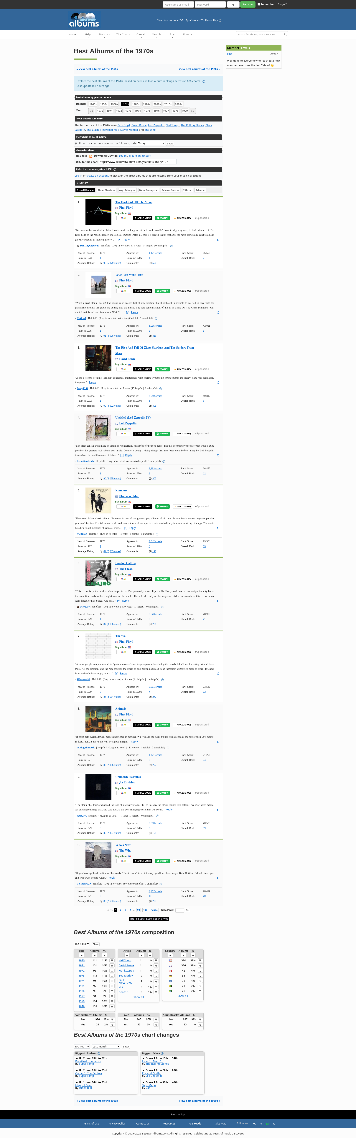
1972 (119, 111)
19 (204, 546)
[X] (272, 1123)
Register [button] (248, 4)
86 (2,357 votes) (112, 833)
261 (154, 624)
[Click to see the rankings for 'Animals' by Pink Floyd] (98, 718)
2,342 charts (155, 541)
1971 (110, 111)
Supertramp (86, 1063)
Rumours (121, 490)
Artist (199, 190)
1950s (103, 104)
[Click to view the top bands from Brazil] (170, 991)
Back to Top (178, 1114)
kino (229, 54)
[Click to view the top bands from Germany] (170, 975)
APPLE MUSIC (144, 218)
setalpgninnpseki (86, 747)
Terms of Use (91, 1123)
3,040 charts (155, 396)
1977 (166, 111)
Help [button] (88, 34)
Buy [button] (172, 34)
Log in (123, 155)
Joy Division (127, 782)
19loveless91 (83, 679)
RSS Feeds (195, 1123)
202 (154, 765)
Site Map (220, 1123)
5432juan (82, 534)
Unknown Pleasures (128, 776)
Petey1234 (82, 388)
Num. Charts (105, 190)
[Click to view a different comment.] (218, 239)
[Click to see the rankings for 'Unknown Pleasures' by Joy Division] (98, 786)
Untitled (81, 318)
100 (145, 910)
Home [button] (72, 34)
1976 (157, 111)
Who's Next (123, 844)
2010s (168, 104)
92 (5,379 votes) (112, 263)
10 (150, 896)
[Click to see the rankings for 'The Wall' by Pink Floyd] (98, 646)
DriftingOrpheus (89, 245)
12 (204, 473)
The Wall (121, 635)
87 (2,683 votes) (112, 551)
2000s (157, 104)
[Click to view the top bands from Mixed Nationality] (170, 980)
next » (154, 910)
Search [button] (156, 34)
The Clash (93, 129)
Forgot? (282, 4)
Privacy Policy (117, 1123)
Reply (126, 239)
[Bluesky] (253, 1123)
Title (186, 190)
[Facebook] (259, 1123)
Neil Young (172, 125)
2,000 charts (155, 823)
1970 (100, 111)
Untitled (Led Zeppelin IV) (133, 417)
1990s (146, 104)
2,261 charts (155, 686)
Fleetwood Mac (109, 129)
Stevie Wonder (129, 129)
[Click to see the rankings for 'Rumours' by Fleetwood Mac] (98, 500)
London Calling (125, 563)
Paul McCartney (125, 981)
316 (154, 335)
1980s (135, 104)
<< (91, 111)
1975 (147, 111)
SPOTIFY (164, 218)
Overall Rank (84, 190)
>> (192, 111)
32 (204, 691)
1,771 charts (155, 755)
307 (154, 478)
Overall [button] (140, 34)
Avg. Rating (126, 190)
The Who (150, 129)
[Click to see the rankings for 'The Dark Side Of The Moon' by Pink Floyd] (98, 212)
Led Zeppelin (156, 125)
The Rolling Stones (192, 125)
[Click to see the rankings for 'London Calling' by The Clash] (98, 573)
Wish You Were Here (129, 274)
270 (154, 696)
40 (204, 896)
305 (154, 405)
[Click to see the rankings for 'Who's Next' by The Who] (98, 855)
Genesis (123, 992)
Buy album (121, 213)
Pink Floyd (124, 125)
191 (154, 551)
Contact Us (143, 1123)
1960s (114, 104)
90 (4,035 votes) (112, 478)
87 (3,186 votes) (112, 624)
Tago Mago (149, 1085)
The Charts (123, 34)
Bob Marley (126, 975)
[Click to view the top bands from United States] (170, 960)
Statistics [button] (104, 34)
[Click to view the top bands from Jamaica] (170, 986)
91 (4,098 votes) (112, 335)
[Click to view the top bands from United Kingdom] (170, 965)
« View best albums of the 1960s (97, 69)
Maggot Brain (83, 1085)
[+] (119, 239)
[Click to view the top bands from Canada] (170, 970)
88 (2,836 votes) (112, 765)
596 (154, 263)
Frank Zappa (126, 970)
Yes (121, 987)
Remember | (269, 4)
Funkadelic (85, 1087)
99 (138, 910)
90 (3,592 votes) (112, 405)
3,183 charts (155, 468)
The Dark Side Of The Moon (133, 202)
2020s (178, 104)
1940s (93, 104)
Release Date (169, 190)
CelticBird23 (84, 883)
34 (204, 760)
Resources (169, 1123)
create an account (140, 155)
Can (148, 1087)
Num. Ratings (147, 190)
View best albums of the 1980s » (199, 69)
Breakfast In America (88, 1061)
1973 (128, 111)
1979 (185, 111)
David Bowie (139, 125)
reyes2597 (82, 815)
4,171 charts (155, 253)
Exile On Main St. (152, 1061)
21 (204, 619)
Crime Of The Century (88, 1073)
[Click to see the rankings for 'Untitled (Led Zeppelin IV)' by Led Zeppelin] (98, 427)
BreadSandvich (85, 461)
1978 (175, 111)
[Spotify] (266, 1123)
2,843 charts (155, 614)
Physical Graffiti (151, 1073)
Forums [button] (187, 34)
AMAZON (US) (184, 218)
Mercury (84, 606)
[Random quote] (220, 20)
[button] (81, 955)
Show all (139, 997)
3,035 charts (155, 325)
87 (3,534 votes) (112, 696)
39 (204, 828)
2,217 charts (155, 891)
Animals (120, 708)
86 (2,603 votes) (112, 901)
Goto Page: (167, 910)
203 (154, 901)
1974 (138, 111)
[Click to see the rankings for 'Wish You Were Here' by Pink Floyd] (98, 284)
